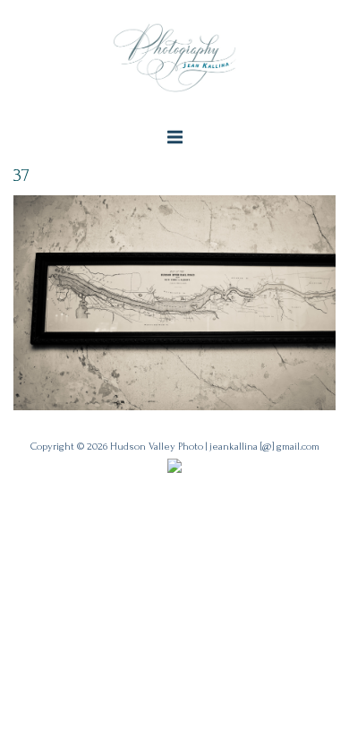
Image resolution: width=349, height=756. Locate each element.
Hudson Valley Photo (156, 446)
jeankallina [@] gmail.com (264, 446)
